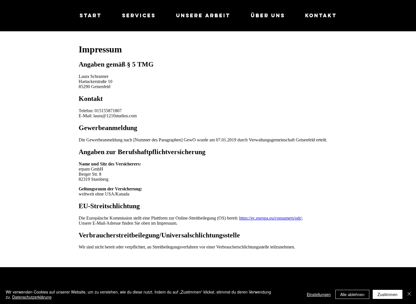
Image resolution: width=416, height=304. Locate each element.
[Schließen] (409, 294)
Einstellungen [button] (319, 294)
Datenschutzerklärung (32, 297)
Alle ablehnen (352, 294)
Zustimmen (388, 294)
